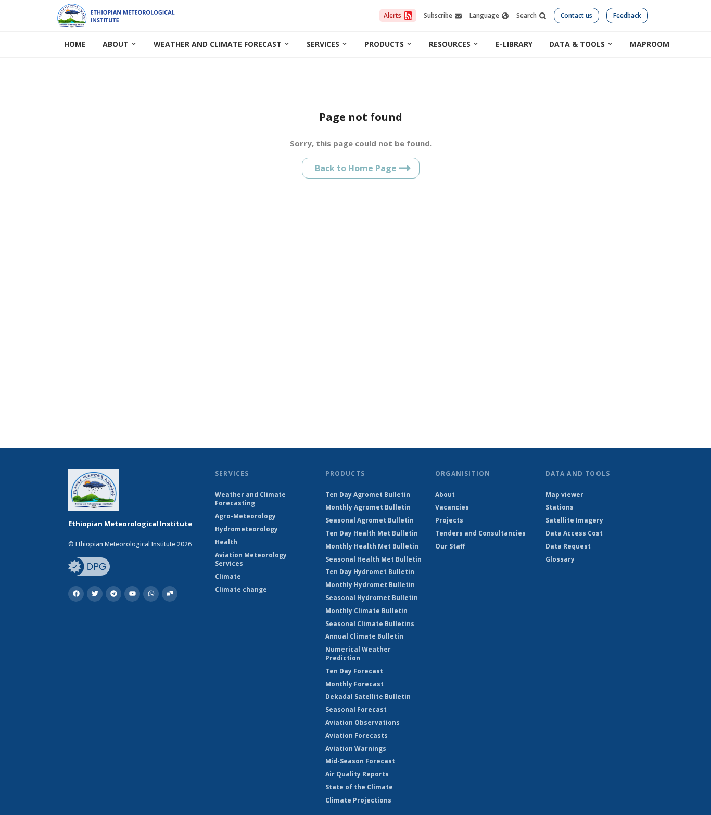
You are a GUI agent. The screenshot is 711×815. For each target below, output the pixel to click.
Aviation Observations (362, 723)
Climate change (241, 589)
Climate (228, 576)
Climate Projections (358, 800)
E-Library (514, 44)
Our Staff (450, 546)
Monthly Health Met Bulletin (371, 546)
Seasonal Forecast (356, 710)
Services (323, 44)
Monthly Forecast (354, 684)
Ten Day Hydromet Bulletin (369, 572)
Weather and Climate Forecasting (250, 499)
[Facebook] (76, 594)
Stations (559, 507)
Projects (449, 520)
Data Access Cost (574, 533)
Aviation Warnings (355, 749)
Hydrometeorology (246, 529)
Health (226, 542)
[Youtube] (132, 594)
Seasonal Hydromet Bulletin (371, 598)
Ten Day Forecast (354, 671)
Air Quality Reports (357, 774)
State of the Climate (359, 787)
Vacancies (452, 507)
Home (75, 44)
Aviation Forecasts (356, 736)
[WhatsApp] (151, 594)
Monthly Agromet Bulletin (368, 507)
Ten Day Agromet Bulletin (367, 495)
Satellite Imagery (574, 520)
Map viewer (564, 495)
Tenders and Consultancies (480, 533)
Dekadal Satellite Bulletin (368, 697)
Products (384, 44)
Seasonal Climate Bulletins (369, 624)
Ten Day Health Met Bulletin (371, 533)
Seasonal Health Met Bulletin (373, 559)
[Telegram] (113, 594)
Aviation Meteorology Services (251, 559)
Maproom (649, 44)
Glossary (560, 559)
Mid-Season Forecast (360, 761)
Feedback (627, 15)
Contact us (576, 15)
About (116, 44)
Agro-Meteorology (245, 516)
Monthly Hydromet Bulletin (370, 585)
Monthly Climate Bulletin (366, 611)
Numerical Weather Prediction (358, 654)
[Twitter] (95, 594)
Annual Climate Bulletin (364, 636)
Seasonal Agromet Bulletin (369, 520)
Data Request (568, 546)
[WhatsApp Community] (169, 594)
